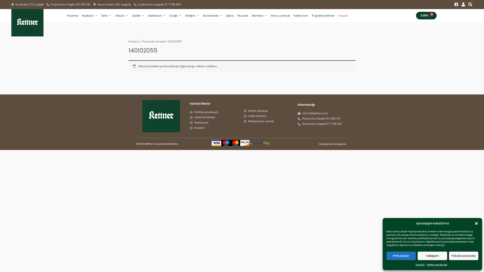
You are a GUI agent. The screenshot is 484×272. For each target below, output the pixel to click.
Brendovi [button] (257, 16)
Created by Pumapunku (332, 144)
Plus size (242, 16)
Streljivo (190, 16)
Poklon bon (301, 16)
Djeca (230, 16)
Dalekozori (155, 16)
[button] (476, 223)
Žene (104, 16)
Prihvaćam (401, 256)
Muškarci (88, 16)
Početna (72, 16)
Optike (136, 16)
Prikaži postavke (463, 256)
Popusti (343, 16)
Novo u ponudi (280, 16)
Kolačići (420, 264)
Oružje (173, 16)
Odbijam (432, 256)
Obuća (119, 16)
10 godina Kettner (323, 16)
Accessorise (211, 16)
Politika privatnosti (437, 264)
